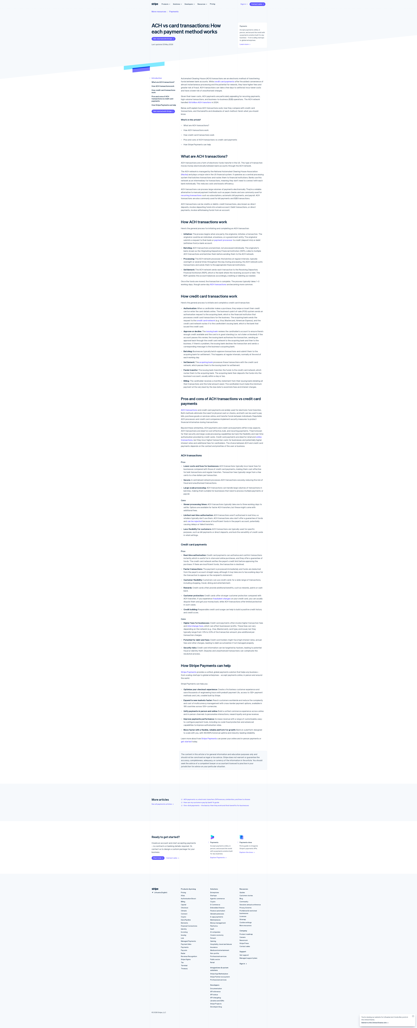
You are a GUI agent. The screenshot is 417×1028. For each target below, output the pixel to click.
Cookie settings (246, 922)
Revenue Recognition (189, 956)
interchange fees (195, 626)
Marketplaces (215, 920)
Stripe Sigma (185, 959)
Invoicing (184, 932)
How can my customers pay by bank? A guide (201, 802)
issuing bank (212, 331)
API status (214, 994)
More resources (159, 11)
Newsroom (244, 940)
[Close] (412, 1016)
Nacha (184, 174)
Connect (184, 914)
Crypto (183, 917)
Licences (243, 916)
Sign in (243, 4)
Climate (184, 911)
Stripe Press (244, 943)
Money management (218, 923)
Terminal (184, 965)
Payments (174, 11)
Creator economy (216, 935)
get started (186, 741)
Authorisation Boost (188, 898)
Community (244, 901)
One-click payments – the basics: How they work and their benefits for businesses (216, 805)
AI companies (215, 932)
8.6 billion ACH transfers (200, 102)
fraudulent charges (222, 598)
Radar (183, 953)
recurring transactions (191, 195)
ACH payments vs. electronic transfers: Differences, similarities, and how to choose (217, 799)
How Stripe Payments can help (164, 105)
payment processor (223, 240)
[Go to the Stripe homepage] (154, 889)
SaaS (212, 929)
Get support (244, 955)
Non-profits (214, 953)
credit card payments (224, 81)
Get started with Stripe (162, 39)
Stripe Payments (188, 672)
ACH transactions (218, 284)
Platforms (214, 926)
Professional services (218, 956)
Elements (184, 923)
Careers (243, 937)
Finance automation (217, 911)
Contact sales (256, 4)
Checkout (184, 908)
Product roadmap (246, 934)
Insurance (214, 947)
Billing (183, 901)
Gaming (213, 941)
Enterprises (214, 892)
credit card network (206, 320)
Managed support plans (248, 958)
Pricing (212, 4)
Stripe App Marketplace (219, 974)
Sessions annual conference (250, 905)
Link (182, 938)
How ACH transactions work (163, 86)
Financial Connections (189, 926)
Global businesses (217, 914)
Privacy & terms (246, 908)
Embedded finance (217, 908)
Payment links (186, 944)
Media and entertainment (219, 950)
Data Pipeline (186, 920)
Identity (184, 929)
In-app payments (216, 917)
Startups (213, 895)
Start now (157, 858)
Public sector (215, 959)
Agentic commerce (217, 898)
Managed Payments (188, 941)
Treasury (184, 968)
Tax (182, 962)
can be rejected (194, 521)
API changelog (215, 997)
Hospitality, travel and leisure (221, 944)
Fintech (213, 938)
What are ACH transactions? (163, 82)
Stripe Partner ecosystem (220, 977)
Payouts (184, 950)
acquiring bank (206, 362)
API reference (215, 991)
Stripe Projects (216, 1004)
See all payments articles (162, 804)
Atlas (183, 895)
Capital (183, 905)
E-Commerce (215, 905)
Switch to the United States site (374, 1022)
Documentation (216, 988)
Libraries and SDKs (217, 1001)
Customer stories (246, 895)
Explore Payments (217, 857)
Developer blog (216, 1007)
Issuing (183, 935)
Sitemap (243, 919)
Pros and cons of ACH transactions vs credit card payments (162, 98)
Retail (212, 962)
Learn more (244, 44)
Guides (242, 892)
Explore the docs (246, 852)
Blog (241, 898)
